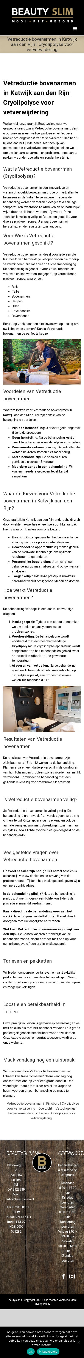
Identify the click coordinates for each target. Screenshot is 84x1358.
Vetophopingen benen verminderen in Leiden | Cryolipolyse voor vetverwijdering (43, 1113)
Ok (31, 1351)
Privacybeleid (48, 1351)
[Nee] (78, 1342)
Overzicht (45, 1108)
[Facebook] (63, 1276)
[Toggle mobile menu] (75, 28)
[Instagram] (72, 1276)
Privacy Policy (42, 1303)
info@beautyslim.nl (20, 1199)
